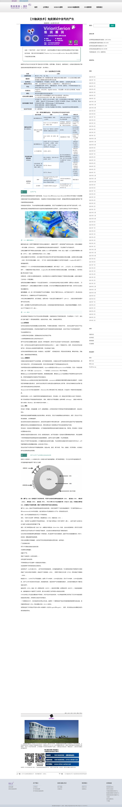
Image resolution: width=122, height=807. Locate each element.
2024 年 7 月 (92, 154)
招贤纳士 (84, 789)
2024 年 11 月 (92, 141)
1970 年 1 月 (92, 320)
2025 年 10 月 (92, 107)
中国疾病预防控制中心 (112, 791)
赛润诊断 (11, 787)
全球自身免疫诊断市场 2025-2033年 (98, 49)
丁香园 (108, 801)
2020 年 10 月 (92, 292)
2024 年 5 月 (92, 160)
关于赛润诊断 (36, 789)
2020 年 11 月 (92, 289)
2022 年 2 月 (92, 243)
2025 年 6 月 (92, 120)
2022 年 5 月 (92, 234)
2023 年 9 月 (92, 184)
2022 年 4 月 (92, 237)
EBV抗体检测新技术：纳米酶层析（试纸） (34, 774)
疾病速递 (91, 340)
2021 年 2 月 (92, 280)
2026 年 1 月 (92, 98)
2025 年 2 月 (92, 132)
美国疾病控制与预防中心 (112, 795)
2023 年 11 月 (92, 178)
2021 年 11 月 (92, 252)
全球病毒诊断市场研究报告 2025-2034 (98, 42)
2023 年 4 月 (92, 200)
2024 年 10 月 (92, 144)
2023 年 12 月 (92, 175)
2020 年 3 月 (92, 314)
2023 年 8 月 (92, 188)
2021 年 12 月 (92, 249)
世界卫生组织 (109, 789)
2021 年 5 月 (92, 271)
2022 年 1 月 (92, 246)
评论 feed (91, 364)
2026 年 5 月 (92, 86)
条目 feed (91, 360)
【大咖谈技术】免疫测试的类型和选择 (75, 774)
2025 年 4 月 (92, 126)
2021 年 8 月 (92, 262)
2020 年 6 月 (92, 305)
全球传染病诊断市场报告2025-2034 (98, 45)
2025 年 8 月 (92, 114)
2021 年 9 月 (92, 258)
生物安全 (60, 789)
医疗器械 (60, 787)
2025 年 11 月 (92, 104)
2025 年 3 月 (92, 129)
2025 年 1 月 (92, 135)
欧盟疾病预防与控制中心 (112, 793)
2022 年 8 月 (92, 225)
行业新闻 (91, 343)
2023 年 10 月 (92, 181)
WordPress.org (92, 367)
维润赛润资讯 (109, 787)
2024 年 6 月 (92, 157)
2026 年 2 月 (92, 95)
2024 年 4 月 (92, 163)
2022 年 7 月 (92, 228)
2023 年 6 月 (92, 194)
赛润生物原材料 (13, 789)
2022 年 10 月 (92, 218)
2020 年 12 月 (92, 286)
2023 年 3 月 (92, 203)
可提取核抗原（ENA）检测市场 (97, 52)
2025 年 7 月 (92, 117)
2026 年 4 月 (92, 89)
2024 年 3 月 (92, 166)
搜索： (91, 25)
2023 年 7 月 (92, 191)
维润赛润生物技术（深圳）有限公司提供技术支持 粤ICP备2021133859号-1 (70, 805)
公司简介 (35, 787)
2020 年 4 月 (92, 311)
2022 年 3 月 (92, 240)
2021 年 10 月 (92, 255)
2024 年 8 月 (92, 151)
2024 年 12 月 (92, 138)
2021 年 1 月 (92, 283)
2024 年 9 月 (92, 148)
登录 (90, 357)
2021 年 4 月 (92, 274)
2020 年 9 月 (92, 295)
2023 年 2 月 (92, 206)
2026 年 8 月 (92, 77)
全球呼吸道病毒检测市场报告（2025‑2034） (100, 39)
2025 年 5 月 (92, 123)
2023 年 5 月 (92, 197)
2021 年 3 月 (92, 277)
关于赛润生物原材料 (38, 791)
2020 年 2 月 (92, 317)
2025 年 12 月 (92, 101)
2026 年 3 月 (92, 92)
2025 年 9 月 (92, 111)
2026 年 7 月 (92, 80)
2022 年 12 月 (92, 212)
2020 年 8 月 (92, 299)
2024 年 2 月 (92, 169)
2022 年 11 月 (92, 215)
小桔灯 (108, 797)
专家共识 (91, 334)
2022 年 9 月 (92, 221)
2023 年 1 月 (92, 209)
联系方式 (84, 787)
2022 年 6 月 (92, 231)
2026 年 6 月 (92, 83)
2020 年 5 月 (92, 308)
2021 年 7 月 (92, 265)
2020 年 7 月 (92, 302)
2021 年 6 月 (92, 268)
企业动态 (91, 337)
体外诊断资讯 (109, 799)
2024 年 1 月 (92, 172)
